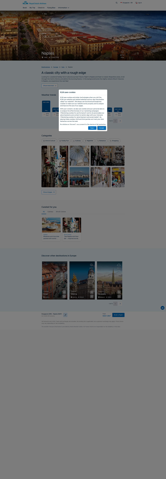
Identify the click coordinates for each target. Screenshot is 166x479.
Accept (101, 128)
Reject (92, 128)
